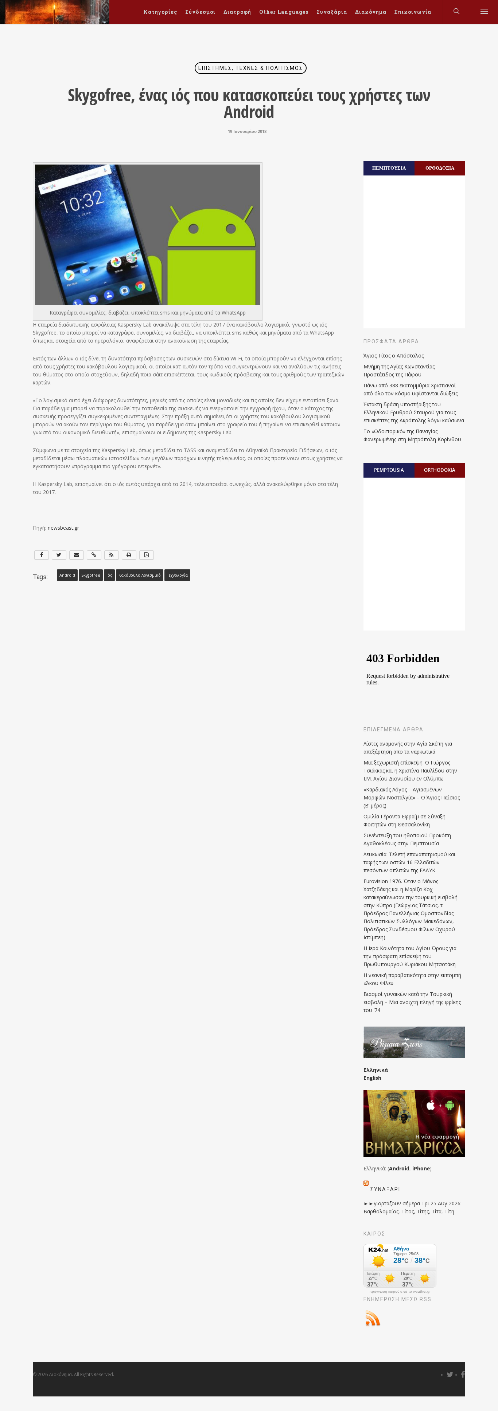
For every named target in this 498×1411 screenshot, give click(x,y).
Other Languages (283, 11)
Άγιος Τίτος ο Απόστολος (393, 355)
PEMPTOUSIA (389, 470)
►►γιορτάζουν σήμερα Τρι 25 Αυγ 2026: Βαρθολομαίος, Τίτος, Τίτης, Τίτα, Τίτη (412, 1207)
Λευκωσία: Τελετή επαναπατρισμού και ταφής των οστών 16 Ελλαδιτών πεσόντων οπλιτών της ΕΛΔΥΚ (409, 862)
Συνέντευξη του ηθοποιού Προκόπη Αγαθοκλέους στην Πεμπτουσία (407, 839)
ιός (109, 575)
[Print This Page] (129, 555)
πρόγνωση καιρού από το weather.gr (400, 1291)
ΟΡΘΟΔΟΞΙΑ (439, 168)
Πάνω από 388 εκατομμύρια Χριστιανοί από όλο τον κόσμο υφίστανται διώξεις (410, 389)
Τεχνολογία (177, 575)
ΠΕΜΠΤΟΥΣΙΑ (389, 168)
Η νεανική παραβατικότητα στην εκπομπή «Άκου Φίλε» (412, 979)
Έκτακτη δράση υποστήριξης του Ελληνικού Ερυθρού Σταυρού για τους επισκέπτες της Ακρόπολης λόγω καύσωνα (413, 412)
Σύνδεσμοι (200, 11)
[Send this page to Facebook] (41, 555)
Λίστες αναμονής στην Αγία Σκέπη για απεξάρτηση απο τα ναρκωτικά (407, 747)
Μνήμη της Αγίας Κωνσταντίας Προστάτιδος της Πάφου (399, 370)
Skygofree (90, 575)
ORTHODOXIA (439, 470)
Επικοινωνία (412, 11)
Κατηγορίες (160, 11)
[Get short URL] (94, 555)
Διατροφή (237, 11)
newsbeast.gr (63, 527)
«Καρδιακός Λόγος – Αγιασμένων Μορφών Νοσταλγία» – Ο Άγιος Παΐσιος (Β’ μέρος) (411, 797)
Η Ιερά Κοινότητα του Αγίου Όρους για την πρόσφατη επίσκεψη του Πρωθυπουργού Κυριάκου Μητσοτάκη (409, 956)
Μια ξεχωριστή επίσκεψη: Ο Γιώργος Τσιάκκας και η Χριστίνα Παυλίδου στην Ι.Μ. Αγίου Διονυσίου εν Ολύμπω (410, 770)
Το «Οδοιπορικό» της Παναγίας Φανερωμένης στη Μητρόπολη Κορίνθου (412, 435)
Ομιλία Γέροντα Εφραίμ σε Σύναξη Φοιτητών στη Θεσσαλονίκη (404, 820)
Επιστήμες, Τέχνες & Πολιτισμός (250, 68)
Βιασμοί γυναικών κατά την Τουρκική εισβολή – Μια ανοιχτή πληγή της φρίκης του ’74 (412, 1002)
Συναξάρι (385, 1189)
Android (67, 575)
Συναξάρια (331, 11)
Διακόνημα (370, 11)
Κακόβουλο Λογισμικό (139, 575)
